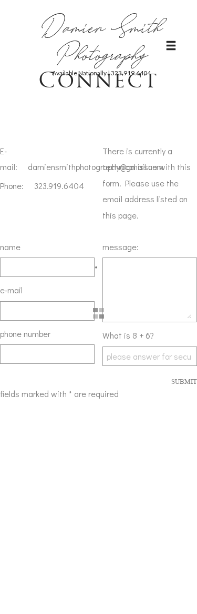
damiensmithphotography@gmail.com (95, 166)
